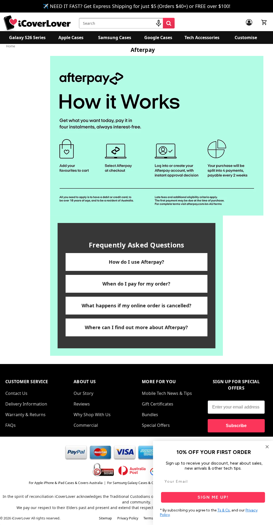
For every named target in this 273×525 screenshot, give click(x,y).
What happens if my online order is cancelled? (136, 305)
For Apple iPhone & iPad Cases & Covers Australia (66, 483)
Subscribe (236, 425)
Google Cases (158, 37)
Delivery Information (26, 404)
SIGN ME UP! (213, 497)
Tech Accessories (201, 37)
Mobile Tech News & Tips (167, 393)
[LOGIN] (249, 22)
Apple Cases (70, 37)
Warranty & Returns (25, 414)
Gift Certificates (157, 404)
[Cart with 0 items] (264, 22)
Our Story (83, 393)
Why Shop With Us (92, 414)
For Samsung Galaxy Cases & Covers (134, 483)
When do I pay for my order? (136, 283)
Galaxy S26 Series (27, 37)
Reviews (82, 404)
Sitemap (105, 518)
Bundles (150, 414)
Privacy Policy (127, 518)
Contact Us (16, 393)
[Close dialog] (267, 447)
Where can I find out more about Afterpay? (136, 327)
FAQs (10, 425)
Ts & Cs (223, 510)
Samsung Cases (114, 37)
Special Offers (156, 425)
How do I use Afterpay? (136, 262)
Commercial (86, 425)
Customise (246, 37)
